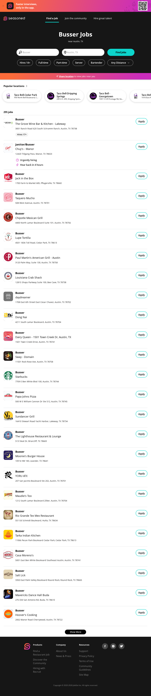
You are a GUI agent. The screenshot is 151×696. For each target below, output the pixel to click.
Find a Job (52, 18)
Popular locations (14, 86)
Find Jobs (121, 52)
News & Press (63, 656)
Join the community (76, 18)
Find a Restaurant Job (41, 652)
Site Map (84, 674)
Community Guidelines (85, 668)
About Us (61, 651)
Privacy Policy (86, 656)
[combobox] (38, 52)
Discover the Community (40, 661)
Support (83, 651)
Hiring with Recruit (39, 670)
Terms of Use (86, 661)
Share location (66, 76)
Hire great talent (103, 18)
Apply (141, 121)
